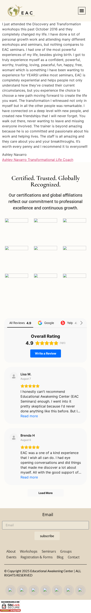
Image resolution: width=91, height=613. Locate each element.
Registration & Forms (36, 557)
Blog (60, 557)
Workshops (28, 551)
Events (11, 557)
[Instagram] (22, 590)
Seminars (49, 551)
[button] (81, 10)
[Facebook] (10, 590)
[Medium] (57, 590)
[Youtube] (34, 590)
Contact (74, 557)
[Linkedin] (80, 590)
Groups (66, 551)
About (11, 551)
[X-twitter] (45, 590)
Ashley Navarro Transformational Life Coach (37, 160)
